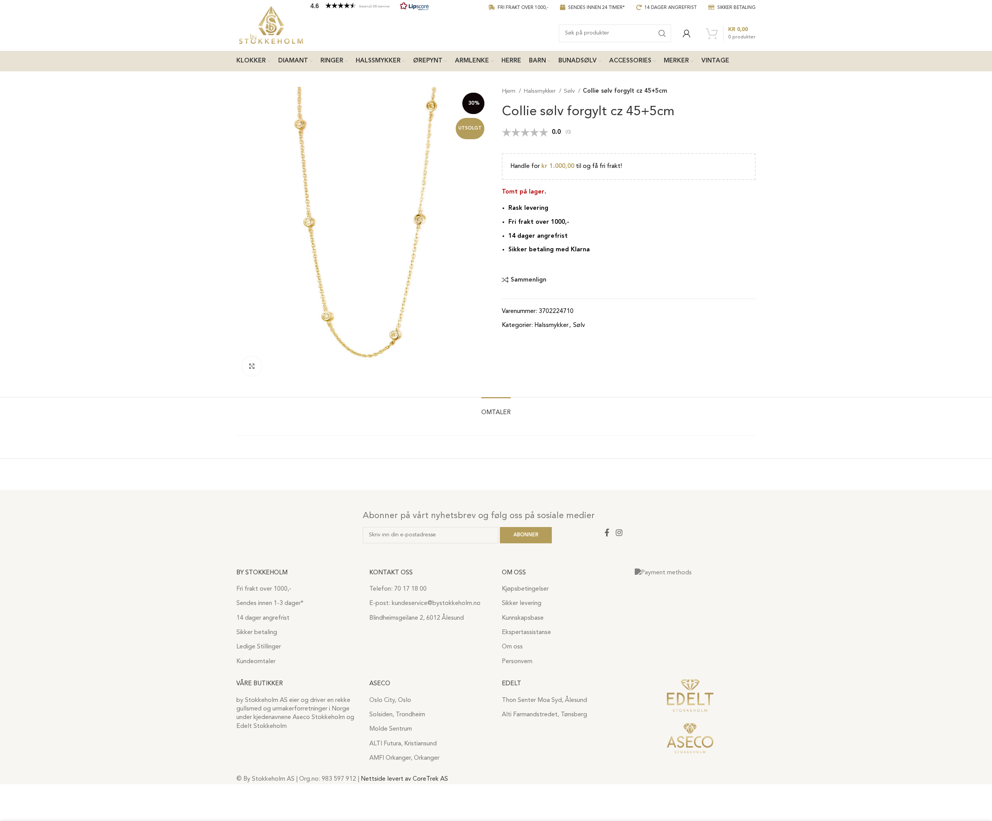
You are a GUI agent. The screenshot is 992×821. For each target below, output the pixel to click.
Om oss (512, 647)
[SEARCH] (662, 33)
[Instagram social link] (619, 532)
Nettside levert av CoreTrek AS (404, 779)
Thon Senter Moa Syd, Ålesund (544, 700)
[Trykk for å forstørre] (252, 366)
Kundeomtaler (256, 662)
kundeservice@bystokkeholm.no (436, 603)
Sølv (570, 91)
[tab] (496, 409)
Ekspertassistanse (526, 632)
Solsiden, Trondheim (397, 715)
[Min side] (686, 33)
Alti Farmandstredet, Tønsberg (544, 715)
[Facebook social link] (607, 532)
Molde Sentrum (390, 729)
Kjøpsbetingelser (525, 589)
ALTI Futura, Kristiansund (403, 744)
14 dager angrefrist (262, 618)
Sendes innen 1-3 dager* (269, 603)
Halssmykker (540, 91)
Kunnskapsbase (523, 618)
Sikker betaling (256, 632)
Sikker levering (521, 603)
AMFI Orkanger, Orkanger (404, 758)
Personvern (517, 662)
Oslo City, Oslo (390, 700)
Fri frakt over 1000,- (263, 589)
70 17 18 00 (410, 589)
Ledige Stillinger (258, 647)
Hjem (509, 91)
